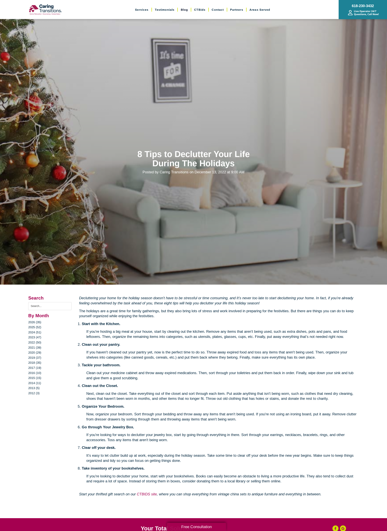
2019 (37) (34, 357)
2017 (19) (34, 367)
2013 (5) (34, 388)
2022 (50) (34, 342)
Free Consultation (196, 527)
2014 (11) (34, 383)
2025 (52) (34, 327)
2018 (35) (34, 362)
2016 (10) (34, 373)
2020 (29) (34, 352)
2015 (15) (34, 378)
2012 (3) (34, 393)
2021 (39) (34, 347)
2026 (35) (34, 322)
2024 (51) (34, 332)
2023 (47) (34, 337)
